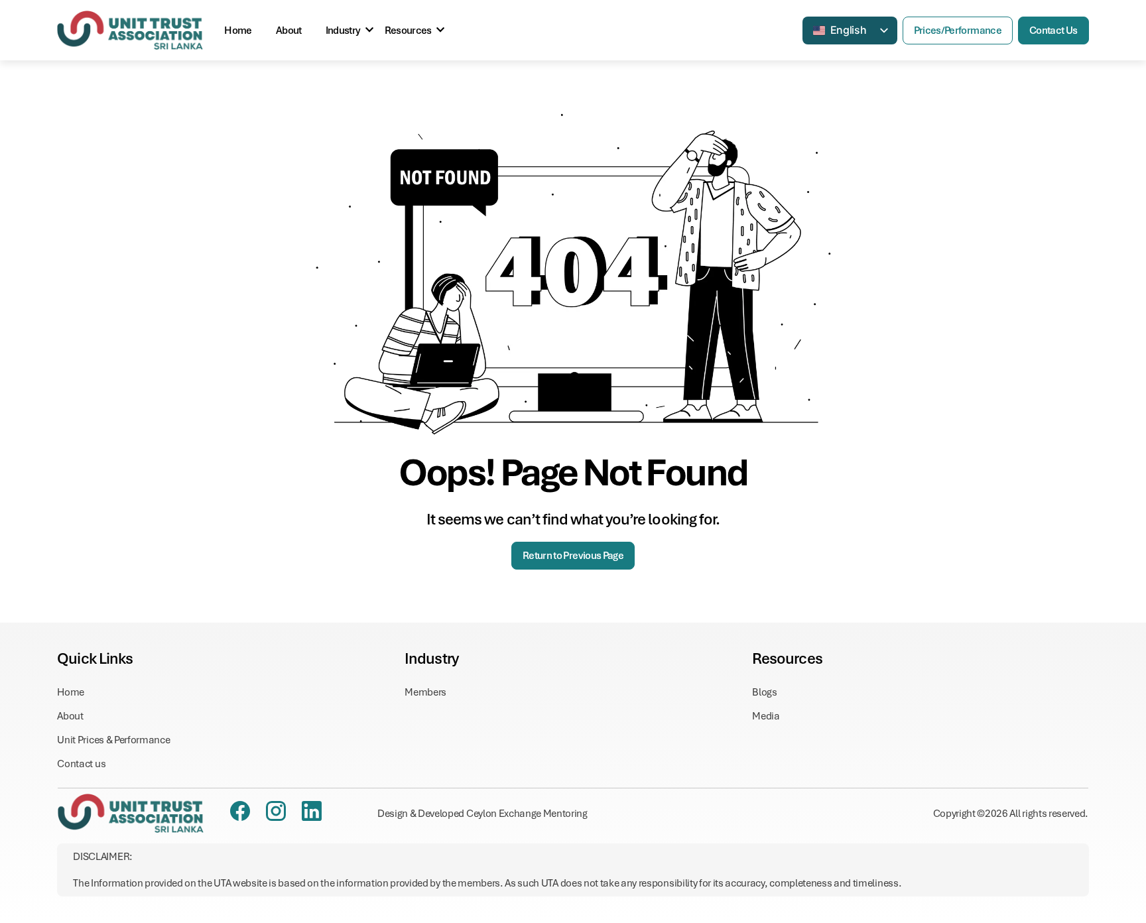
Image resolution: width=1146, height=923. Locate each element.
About (289, 30)
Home (237, 30)
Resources (408, 30)
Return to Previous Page (573, 555)
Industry (343, 30)
